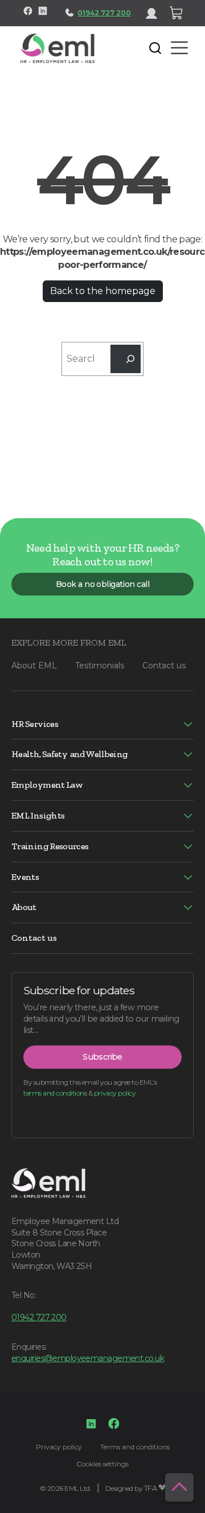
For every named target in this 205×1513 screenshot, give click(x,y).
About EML (34, 665)
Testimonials (99, 665)
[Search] (125, 359)
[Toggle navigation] (111, 48)
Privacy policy (59, 1446)
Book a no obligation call (102, 584)
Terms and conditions (135, 1446)
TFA (150, 1488)
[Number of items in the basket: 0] (176, 13)
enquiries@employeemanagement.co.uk (87, 1358)
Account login (156, 13)
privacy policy (115, 1093)
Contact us (164, 665)
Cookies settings (102, 1464)
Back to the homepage (102, 291)
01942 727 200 (104, 13)
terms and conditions (55, 1093)
